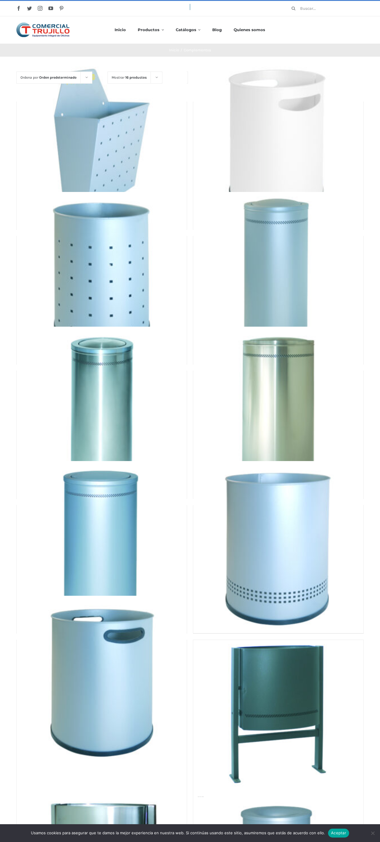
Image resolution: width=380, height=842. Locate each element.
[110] (278, 546)
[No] (373, 833)
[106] (102, 412)
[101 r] (102, 277)
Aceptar (338, 832)
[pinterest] (61, 8)
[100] (102, 143)
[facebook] (18, 8)
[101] (278, 143)
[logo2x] (42, 24)
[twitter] (29, 8)
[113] (278, 714)
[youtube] (50, 8)
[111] (102, 681)
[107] (278, 412)
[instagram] (40, 8)
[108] (102, 546)
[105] (278, 277)
